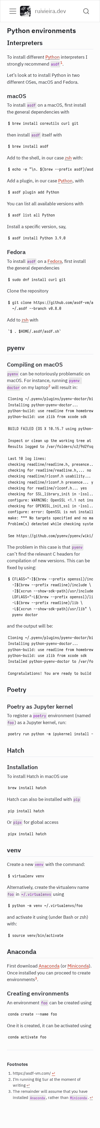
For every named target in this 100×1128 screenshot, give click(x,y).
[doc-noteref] (61, 64)
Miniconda (78, 966)
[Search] (86, 11)
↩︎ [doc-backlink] (53, 1073)
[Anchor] (47, 42)
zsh (68, 158)
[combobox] (86, 11)
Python (52, 57)
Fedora (54, 261)
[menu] (12, 11)
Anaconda (49, 966)
